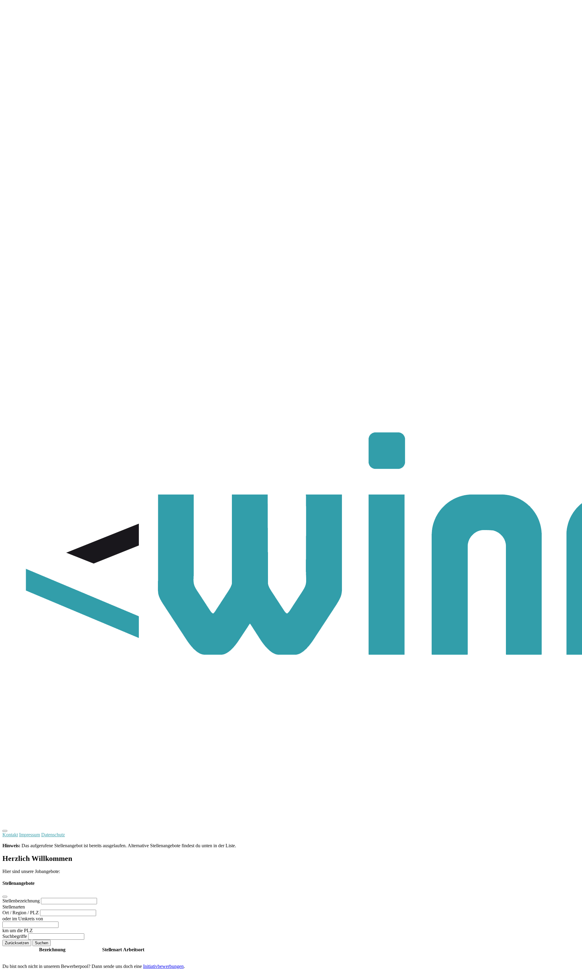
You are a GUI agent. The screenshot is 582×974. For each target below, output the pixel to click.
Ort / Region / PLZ (21, 912)
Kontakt (10, 834)
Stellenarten (13, 906)
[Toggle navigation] (4, 831)
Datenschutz (53, 834)
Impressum (29, 834)
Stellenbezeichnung (21, 900)
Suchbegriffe (15, 936)
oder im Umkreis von (22, 918)
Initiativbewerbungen (163, 966)
